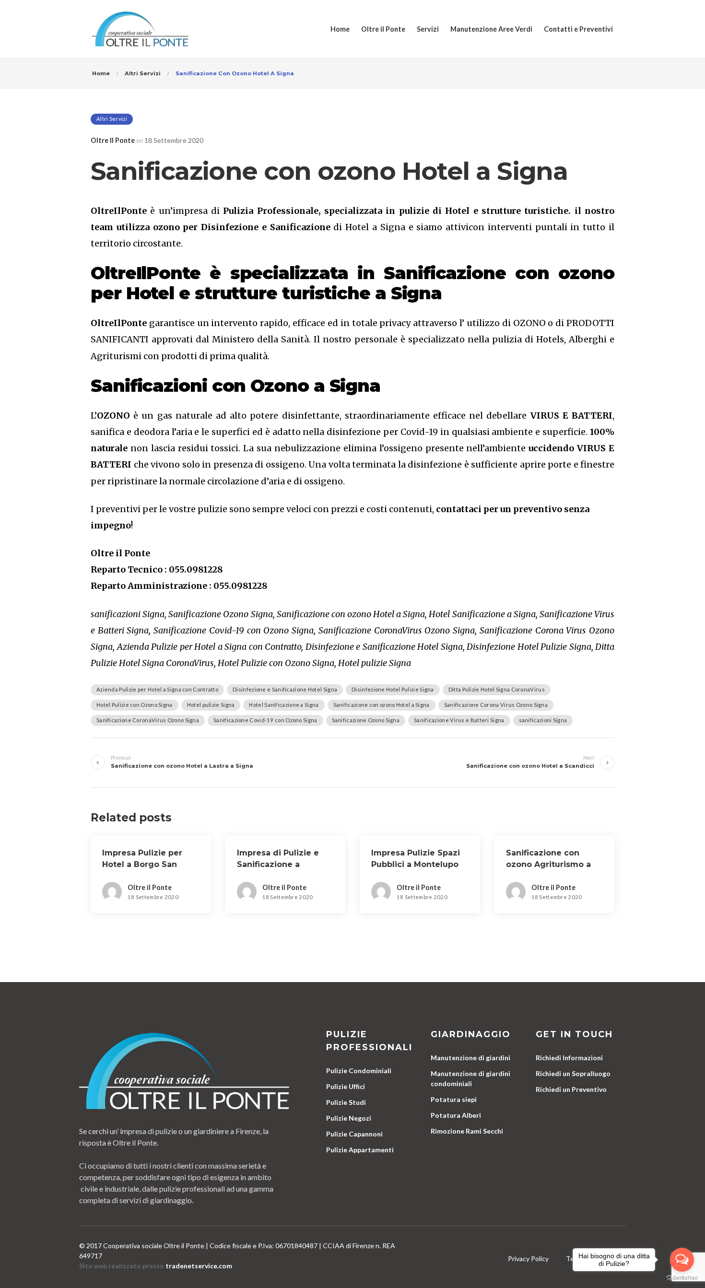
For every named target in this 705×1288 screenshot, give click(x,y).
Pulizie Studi (346, 1102)
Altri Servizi (111, 119)
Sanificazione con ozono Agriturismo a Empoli (548, 864)
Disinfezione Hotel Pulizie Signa (393, 689)
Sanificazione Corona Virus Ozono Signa (496, 705)
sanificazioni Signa (543, 720)
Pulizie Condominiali (358, 1070)
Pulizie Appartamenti (360, 1150)
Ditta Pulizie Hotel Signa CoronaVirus (496, 689)
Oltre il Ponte (383, 29)
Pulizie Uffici (345, 1086)
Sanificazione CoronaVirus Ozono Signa (147, 720)
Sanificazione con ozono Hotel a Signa (381, 705)
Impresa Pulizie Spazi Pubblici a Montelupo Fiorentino (415, 864)
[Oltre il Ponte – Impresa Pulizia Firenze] (140, 29)
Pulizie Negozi (348, 1118)
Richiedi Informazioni (569, 1058)
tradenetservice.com (198, 1266)
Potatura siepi (454, 1099)
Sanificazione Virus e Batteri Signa (459, 720)
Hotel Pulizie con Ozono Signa (134, 705)
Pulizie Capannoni (354, 1134)
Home (340, 29)
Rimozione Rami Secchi (467, 1131)
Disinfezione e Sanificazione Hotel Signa (285, 689)
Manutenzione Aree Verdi (491, 29)
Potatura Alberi (456, 1115)
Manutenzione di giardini (470, 1058)
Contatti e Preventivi (578, 29)
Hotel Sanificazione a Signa (283, 705)
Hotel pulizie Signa (211, 705)
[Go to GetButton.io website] (682, 1278)
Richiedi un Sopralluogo (573, 1073)
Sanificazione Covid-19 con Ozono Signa (265, 720)
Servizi (428, 29)
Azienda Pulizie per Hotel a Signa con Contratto (157, 689)
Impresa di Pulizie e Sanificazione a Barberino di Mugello (280, 864)
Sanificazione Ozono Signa (366, 720)
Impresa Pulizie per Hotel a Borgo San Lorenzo (142, 864)
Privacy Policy (528, 1258)
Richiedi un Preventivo (571, 1089)
